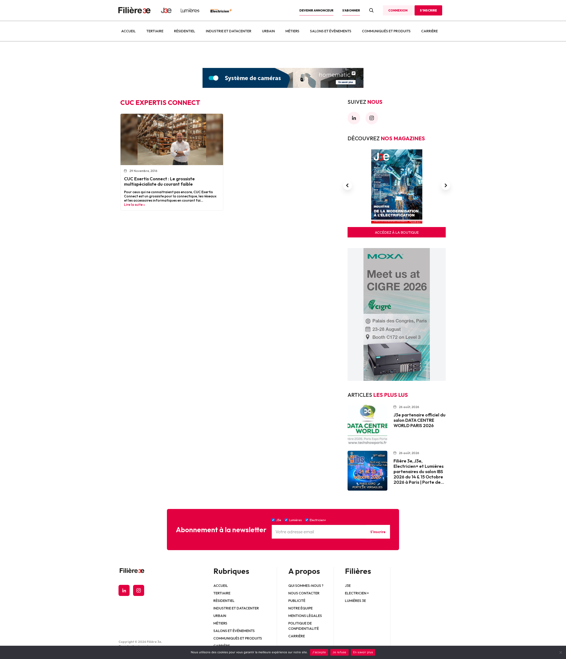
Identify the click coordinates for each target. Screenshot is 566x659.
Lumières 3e (355, 600)
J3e (348, 585)
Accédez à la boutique (397, 232)
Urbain (268, 31)
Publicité (296, 600)
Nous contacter (303, 593)
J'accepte (319, 652)
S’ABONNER (351, 10)
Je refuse (339, 652)
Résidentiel (184, 31)
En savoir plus (363, 652)
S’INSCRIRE (428, 10)
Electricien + (357, 593)
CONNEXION (397, 10)
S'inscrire (378, 532)
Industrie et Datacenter (228, 31)
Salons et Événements (330, 31)
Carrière (429, 31)
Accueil (128, 31)
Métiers (292, 31)
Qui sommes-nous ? (305, 585)
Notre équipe (300, 608)
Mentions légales (305, 615)
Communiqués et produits (386, 31)
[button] (347, 185)
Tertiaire (154, 31)
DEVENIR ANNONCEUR (316, 10)
